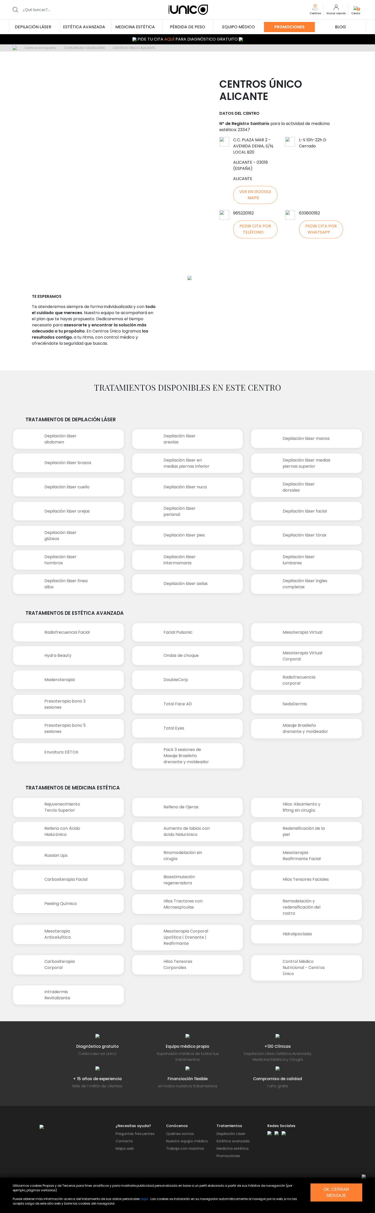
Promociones (289, 27)
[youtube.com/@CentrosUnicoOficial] (284, 1133)
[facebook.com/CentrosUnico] (269, 1133)
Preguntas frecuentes (135, 1133)
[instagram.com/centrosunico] (276, 1133)
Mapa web (125, 1148)
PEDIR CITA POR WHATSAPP (321, 229)
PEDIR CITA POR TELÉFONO (255, 229)
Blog (340, 27)
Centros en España (40, 47)
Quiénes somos (180, 1133)
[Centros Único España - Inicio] (74, 1127)
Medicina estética (232, 1148)
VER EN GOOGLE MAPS (255, 195)
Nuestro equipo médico (187, 1141)
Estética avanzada (233, 1141)
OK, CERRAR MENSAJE (336, 1192)
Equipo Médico (238, 27)
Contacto (124, 1141)
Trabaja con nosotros (185, 1148)
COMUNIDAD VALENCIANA (84, 47)
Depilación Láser (231, 1133)
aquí (144, 1199)
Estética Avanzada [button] (84, 27)
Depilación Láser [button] (33, 27)
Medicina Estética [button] (135, 27)
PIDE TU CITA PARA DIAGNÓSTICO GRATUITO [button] (187, 39)
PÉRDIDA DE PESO (187, 27)
